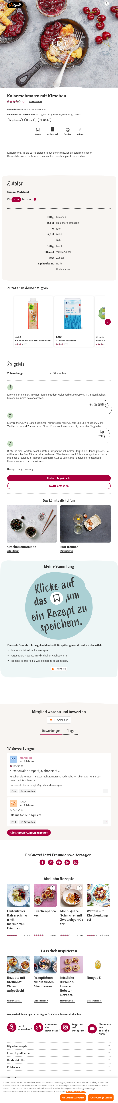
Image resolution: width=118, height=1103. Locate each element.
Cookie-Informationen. (76, 1091)
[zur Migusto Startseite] (15, 3)
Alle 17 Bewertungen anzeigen (29, 832)
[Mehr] (105, 791)
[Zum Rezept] (18, 911)
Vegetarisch (15, 120)
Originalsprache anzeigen (49, 785)
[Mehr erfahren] (32, 548)
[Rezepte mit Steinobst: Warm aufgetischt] (18, 979)
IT (21, 1077)
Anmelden (61, 669)
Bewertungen (51, 731)
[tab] (59, 1045)
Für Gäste (44, 120)
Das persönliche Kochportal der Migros (27, 1014)
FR (15, 1077)
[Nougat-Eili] (98, 979)
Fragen (71, 731)
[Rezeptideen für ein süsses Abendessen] (45, 979)
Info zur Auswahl (35, 199)
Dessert (30, 120)
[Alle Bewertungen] (14, 101)
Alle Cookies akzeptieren (73, 1097)
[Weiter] (108, 322)
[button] (13, 760)
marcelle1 (26, 758)
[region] (59, 1090)
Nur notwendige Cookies (101, 1097)
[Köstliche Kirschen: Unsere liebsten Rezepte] (71, 979)
